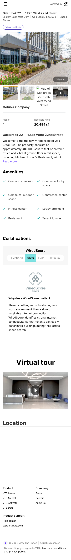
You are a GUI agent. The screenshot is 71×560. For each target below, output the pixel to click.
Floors (6, 119)
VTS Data (8, 507)
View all (61, 79)
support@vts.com (13, 525)
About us (40, 502)
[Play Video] (35, 390)
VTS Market (9, 498)
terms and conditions (54, 548)
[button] (35, 66)
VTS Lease (9, 493)
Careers (40, 498)
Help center (9, 520)
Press (39, 493)
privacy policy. (17, 551)
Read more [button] (10, 161)
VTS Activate (10, 502)
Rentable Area (42, 119)
